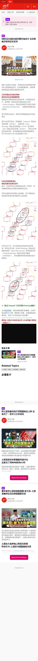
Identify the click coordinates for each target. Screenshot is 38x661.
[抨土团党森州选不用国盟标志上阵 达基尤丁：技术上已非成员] (9, 354)
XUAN (4, 2)
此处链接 (8, 310)
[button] (3, 20)
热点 (10, 2)
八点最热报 (31, 12)
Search (28, 6)
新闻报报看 (20, 12)
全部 (3, 12)
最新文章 (10, 12)
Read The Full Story (19, 478)
